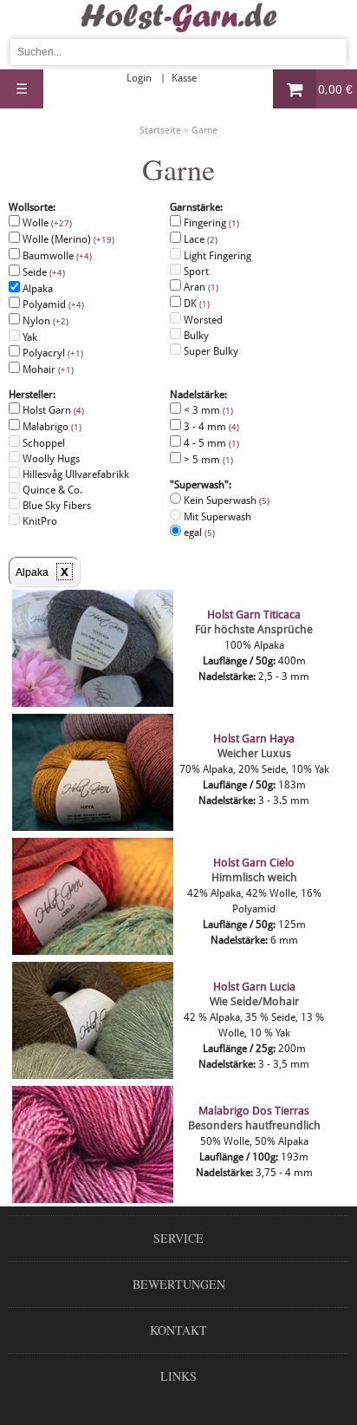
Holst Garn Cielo (254, 862)
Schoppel (42, 443)
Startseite (160, 130)
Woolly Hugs (50, 459)
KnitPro (38, 521)
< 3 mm (207, 410)
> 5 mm (207, 460)
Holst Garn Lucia (254, 986)
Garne (204, 130)
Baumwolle (56, 256)
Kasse (184, 78)
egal (198, 532)
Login (139, 78)
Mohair (47, 369)
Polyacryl (51, 353)
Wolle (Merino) (67, 239)
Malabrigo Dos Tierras (253, 1110)
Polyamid (52, 304)
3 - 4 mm (210, 427)
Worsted (202, 320)
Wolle (46, 223)
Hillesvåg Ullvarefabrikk (74, 474)
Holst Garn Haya (254, 738)
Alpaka (36, 289)
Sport (195, 271)
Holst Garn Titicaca (254, 614)
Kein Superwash (225, 516)
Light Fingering (216, 256)
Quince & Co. (51, 490)
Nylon (44, 321)
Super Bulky (209, 351)
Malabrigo (50, 427)
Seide (42, 272)
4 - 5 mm (210, 443)
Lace (199, 239)
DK (195, 303)
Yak (28, 337)
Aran (199, 287)
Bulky (195, 336)
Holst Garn (52, 410)
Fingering (210, 223)
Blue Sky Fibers (55, 506)
